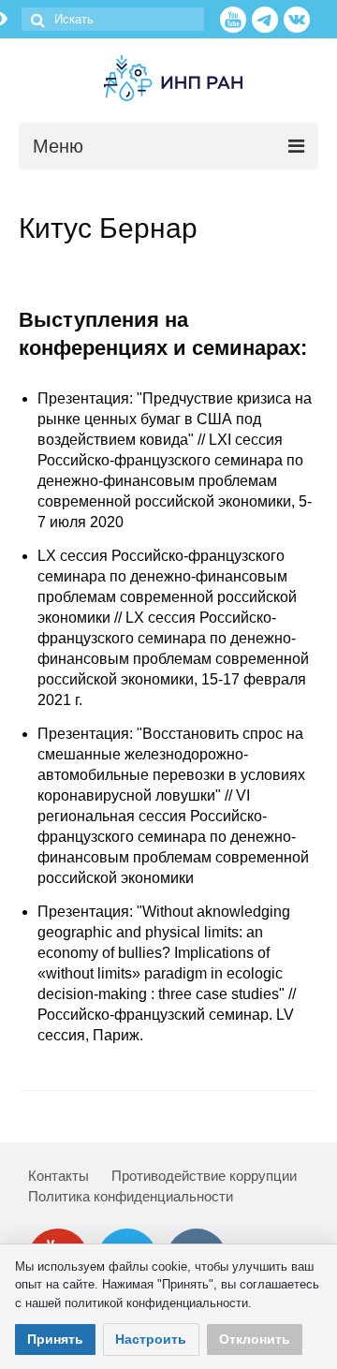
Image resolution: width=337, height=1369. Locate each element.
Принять (55, 1339)
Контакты (58, 1176)
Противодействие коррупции (204, 1176)
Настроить (150, 1339)
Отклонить (254, 1339)
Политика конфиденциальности (130, 1196)
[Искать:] (113, 19)
